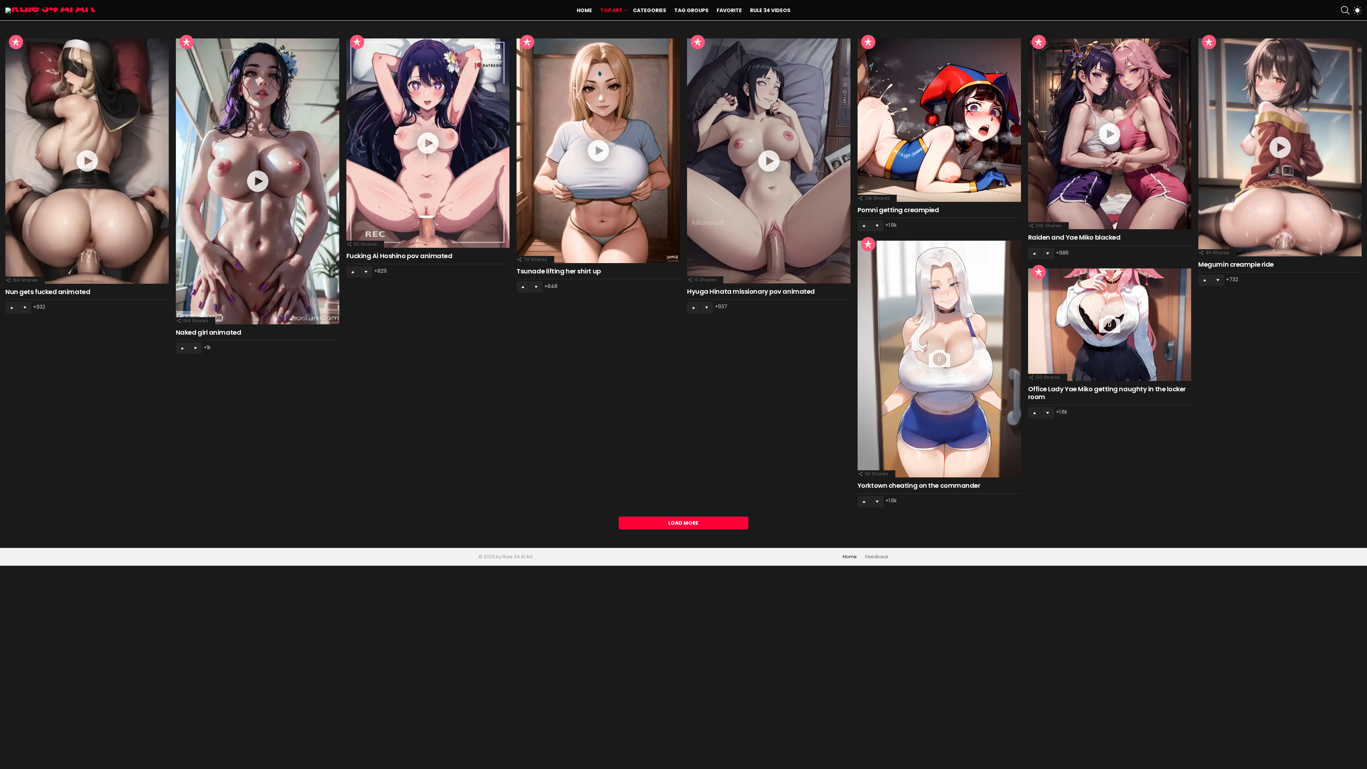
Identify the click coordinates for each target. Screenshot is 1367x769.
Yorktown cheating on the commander (919, 485)
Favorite (729, 10)
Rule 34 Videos (770, 10)
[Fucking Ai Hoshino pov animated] (428, 143)
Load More (683, 523)
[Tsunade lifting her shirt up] (598, 150)
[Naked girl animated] (257, 181)
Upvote (11, 307)
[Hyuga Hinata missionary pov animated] (768, 160)
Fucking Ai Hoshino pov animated (399, 255)
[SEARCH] (1345, 10)
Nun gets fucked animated (47, 291)
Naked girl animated (208, 332)
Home (584, 10)
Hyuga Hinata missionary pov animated (751, 291)
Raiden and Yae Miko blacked (1074, 237)
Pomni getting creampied (898, 209)
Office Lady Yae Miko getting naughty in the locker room (1107, 392)
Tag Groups (691, 10)
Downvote (25, 307)
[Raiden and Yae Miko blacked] (1109, 133)
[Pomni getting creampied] (939, 120)
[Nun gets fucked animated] (87, 161)
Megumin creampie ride (1236, 264)
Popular (16, 42)
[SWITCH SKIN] (1357, 10)
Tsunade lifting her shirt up (559, 271)
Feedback (877, 557)
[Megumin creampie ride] (1280, 147)
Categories (649, 10)
